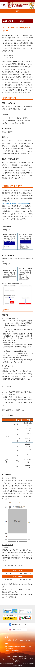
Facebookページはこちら (19, 624)
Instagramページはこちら (19, 629)
